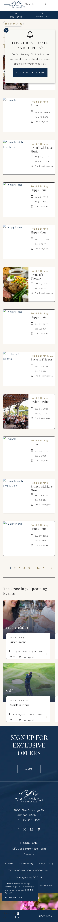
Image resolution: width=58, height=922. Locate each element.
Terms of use (16, 870)
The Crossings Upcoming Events (25, 591)
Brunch (35, 105)
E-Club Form (29, 842)
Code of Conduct (38, 870)
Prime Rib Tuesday (37, 276)
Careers (29, 854)
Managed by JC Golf (29, 877)
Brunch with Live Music (42, 149)
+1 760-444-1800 (29, 819)
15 (43, 568)
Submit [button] (30, 770)
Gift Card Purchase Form (29, 848)
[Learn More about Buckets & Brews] (46, 717)
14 (38, 568)
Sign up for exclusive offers (29, 745)
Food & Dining (17, 627)
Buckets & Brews (41, 359)
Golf (9, 690)
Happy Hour (38, 190)
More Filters (42, 16)
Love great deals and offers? (30, 45)
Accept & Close (13, 898)
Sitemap (9, 863)
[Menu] (6, 4)
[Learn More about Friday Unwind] (46, 654)
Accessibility (25, 863)
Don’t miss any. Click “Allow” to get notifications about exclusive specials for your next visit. (30, 59)
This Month (16, 16)
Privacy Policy (45, 863)
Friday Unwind (40, 402)
